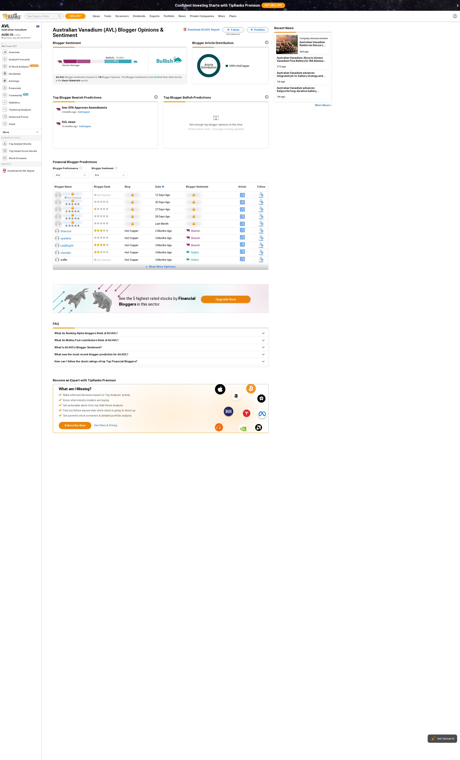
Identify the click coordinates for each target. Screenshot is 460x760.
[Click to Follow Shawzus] (261, 231)
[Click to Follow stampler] (261, 252)
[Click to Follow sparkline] (261, 238)
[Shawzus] (57, 231)
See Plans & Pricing (105, 425)
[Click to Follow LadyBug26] (261, 245)
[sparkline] (57, 238)
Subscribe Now (75, 425)
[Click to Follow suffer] (261, 259)
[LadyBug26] (57, 245)
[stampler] (57, 252)
